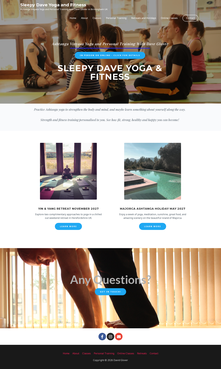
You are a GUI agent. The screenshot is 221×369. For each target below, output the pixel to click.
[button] (110, 55)
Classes (97, 18)
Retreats (142, 353)
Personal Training (116, 18)
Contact (190, 18)
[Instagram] (110, 336)
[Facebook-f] (102, 336)
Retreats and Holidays (143, 18)
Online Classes (169, 18)
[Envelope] (119, 336)
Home (73, 18)
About (84, 18)
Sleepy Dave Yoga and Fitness (53, 4)
